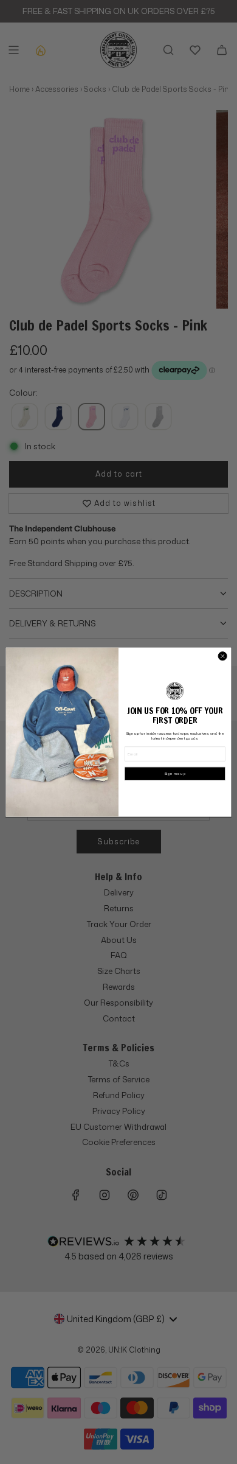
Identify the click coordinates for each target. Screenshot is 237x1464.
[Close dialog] (222, 655)
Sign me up (175, 773)
